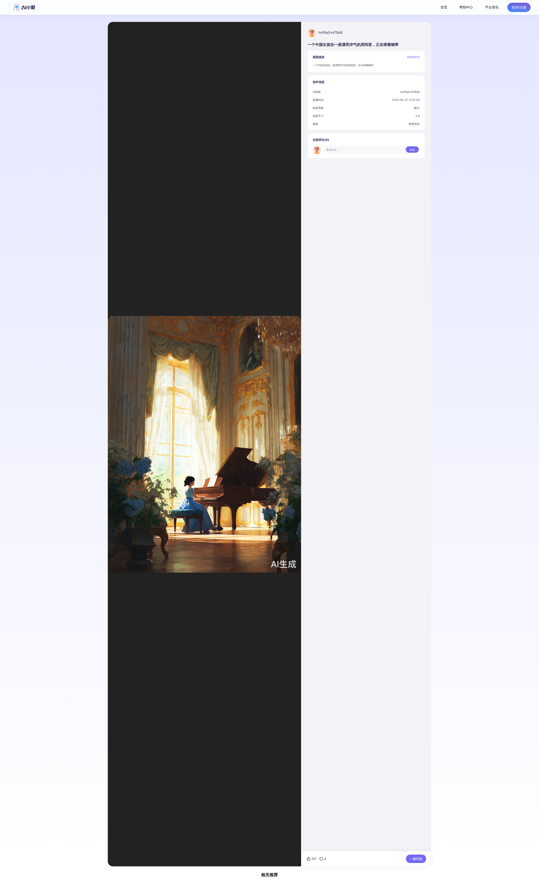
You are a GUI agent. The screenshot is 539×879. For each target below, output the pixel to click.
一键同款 (416, 859)
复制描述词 (413, 57)
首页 (443, 7)
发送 (412, 149)
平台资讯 (492, 7)
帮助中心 (466, 7)
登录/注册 (519, 7)
